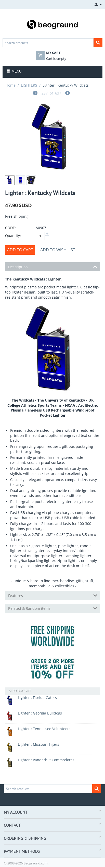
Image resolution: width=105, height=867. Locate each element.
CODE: (10, 227)
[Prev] (35, 93)
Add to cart (20, 250)
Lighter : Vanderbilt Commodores (46, 759)
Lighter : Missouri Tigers (38, 744)
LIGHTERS (29, 85)
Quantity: (13, 235)
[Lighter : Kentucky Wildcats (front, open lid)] (52, 137)
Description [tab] (18, 266)
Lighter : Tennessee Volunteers (44, 728)
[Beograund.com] (52, 23)
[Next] (67, 93)
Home (11, 85)
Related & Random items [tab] (29, 608)
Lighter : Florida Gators (37, 697)
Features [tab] (15, 595)
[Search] (98, 42)
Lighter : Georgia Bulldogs (40, 713)
